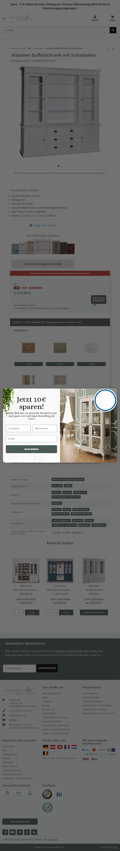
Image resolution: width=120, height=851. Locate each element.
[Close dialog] (105, 400)
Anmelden (31, 449)
